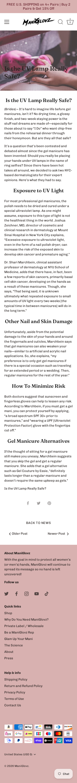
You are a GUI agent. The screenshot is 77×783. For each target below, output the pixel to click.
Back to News (38, 523)
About (8, 652)
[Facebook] (16, 593)
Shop (8, 613)
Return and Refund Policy (23, 686)
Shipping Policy (15, 679)
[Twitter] (6, 593)
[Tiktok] (46, 593)
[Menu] (7, 22)
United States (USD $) (18, 754)
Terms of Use (14, 699)
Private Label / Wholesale (24, 626)
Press (8, 658)
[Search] (60, 22)
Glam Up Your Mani (18, 639)
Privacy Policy (14, 692)
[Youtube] (36, 593)
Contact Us (12, 705)
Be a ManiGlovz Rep (19, 632)
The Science (13, 645)
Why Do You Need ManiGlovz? (26, 619)
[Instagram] (26, 593)
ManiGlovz (21, 766)
